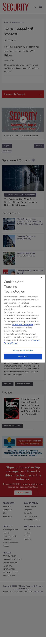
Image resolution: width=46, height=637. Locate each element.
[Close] (41, 277)
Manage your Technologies (23, 350)
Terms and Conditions (22, 324)
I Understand (23, 357)
